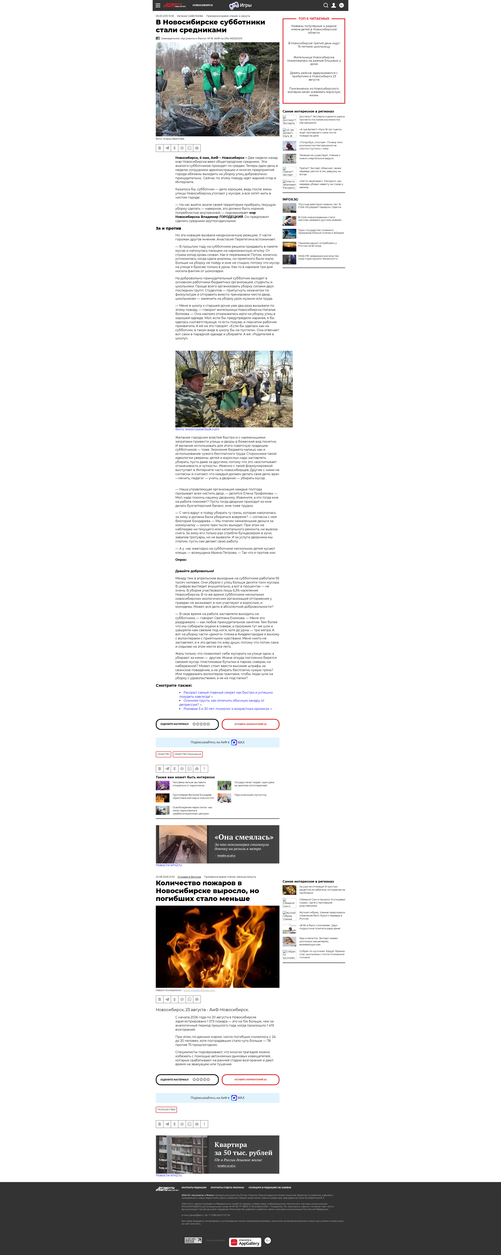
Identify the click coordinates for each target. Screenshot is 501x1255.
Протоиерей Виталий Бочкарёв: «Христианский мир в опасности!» (193, 796)
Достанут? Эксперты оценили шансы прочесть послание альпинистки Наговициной (322, 119)
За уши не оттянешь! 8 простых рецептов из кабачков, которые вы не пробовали (322, 889)
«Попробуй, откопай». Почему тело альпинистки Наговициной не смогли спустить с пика (321, 145)
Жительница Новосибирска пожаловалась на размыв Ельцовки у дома (314, 61)
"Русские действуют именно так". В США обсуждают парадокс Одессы (319, 206)
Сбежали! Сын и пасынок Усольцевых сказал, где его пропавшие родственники (322, 902)
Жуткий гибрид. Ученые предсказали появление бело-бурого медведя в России (322, 915)
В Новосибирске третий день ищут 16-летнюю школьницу (314, 45)
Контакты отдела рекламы (227, 1187)
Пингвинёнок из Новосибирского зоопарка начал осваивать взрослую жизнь (313, 92)
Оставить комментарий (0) (250, 724)
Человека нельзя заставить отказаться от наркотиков (189, 784)
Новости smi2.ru (169, 865)
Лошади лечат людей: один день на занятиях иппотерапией (254, 784)
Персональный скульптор (250, 794)
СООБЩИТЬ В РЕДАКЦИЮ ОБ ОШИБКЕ (270, 1187)
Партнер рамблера (215, 1240)
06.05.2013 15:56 (165, 15)
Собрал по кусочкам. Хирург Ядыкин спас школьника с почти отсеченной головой (322, 954)
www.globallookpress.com (199, 990)
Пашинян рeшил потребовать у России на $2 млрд (317, 244)
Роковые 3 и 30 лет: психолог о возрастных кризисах (226, 709)
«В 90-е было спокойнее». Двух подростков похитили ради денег (320, 927)
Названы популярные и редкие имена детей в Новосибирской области (314, 29)
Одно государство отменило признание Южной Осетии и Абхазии (321, 231)
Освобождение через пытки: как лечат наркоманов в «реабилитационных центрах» (192, 810)
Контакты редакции (194, 1187)
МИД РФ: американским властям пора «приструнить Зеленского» (318, 257)
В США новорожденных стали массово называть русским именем (319, 218)
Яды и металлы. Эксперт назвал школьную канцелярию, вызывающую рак (318, 941)
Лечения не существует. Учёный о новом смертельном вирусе (319, 157)
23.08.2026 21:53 (165, 876)
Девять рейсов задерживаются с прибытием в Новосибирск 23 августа (314, 76)
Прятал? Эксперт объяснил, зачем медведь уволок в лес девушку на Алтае (320, 171)
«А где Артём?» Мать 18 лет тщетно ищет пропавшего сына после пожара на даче (320, 132)
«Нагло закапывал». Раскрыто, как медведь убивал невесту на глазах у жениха (321, 184)
